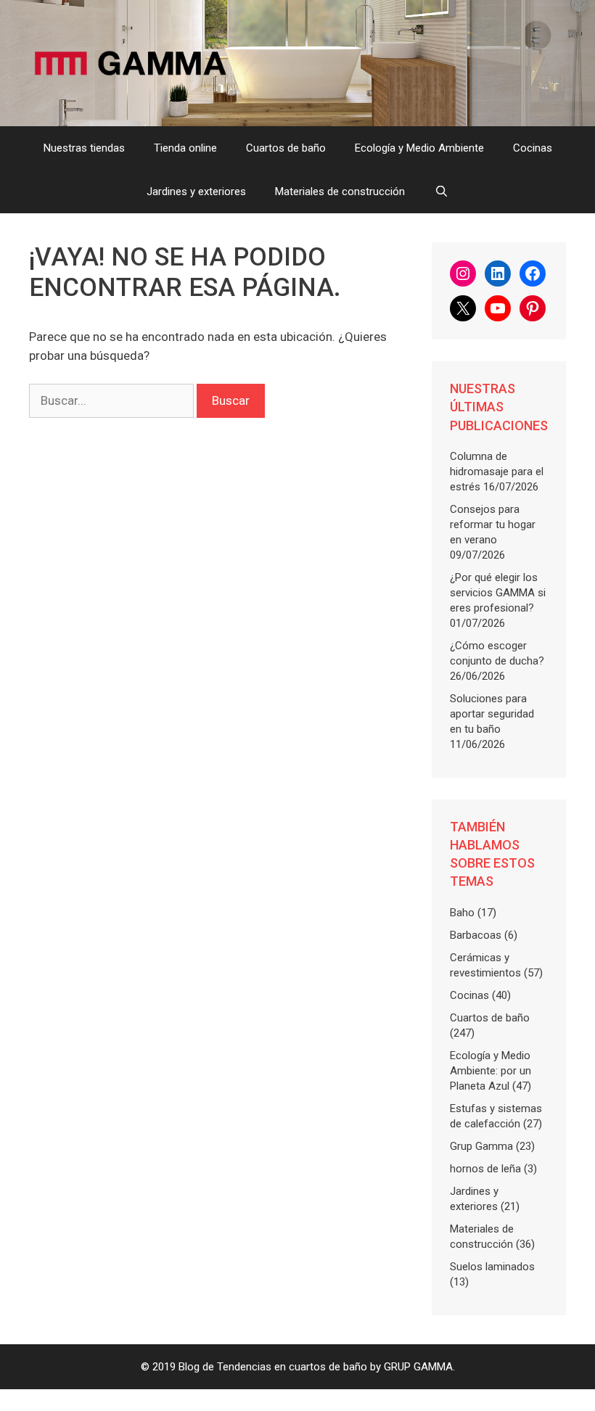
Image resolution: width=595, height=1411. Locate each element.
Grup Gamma (481, 1146)
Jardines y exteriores (196, 191)
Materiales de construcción (340, 191)
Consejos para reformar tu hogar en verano (493, 524)
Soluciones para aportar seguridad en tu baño (492, 714)
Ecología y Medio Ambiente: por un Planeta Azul (490, 1071)
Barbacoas (475, 935)
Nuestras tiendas (84, 148)
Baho (462, 912)
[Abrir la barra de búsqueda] (440, 191)
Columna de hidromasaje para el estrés (496, 471)
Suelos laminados (492, 1266)
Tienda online (185, 148)
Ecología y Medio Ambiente (419, 148)
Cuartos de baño (286, 148)
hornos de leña (485, 1168)
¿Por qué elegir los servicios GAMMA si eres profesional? (498, 592)
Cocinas (532, 148)
